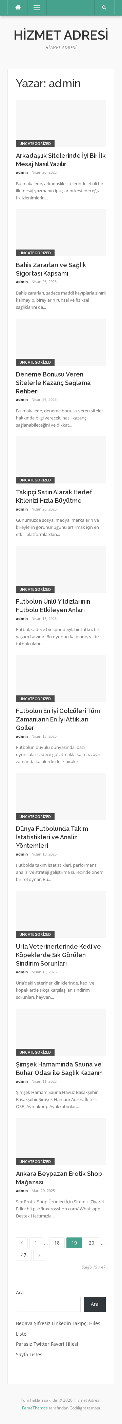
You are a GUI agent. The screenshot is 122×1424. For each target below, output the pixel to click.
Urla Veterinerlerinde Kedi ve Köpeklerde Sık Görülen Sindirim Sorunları (58, 955)
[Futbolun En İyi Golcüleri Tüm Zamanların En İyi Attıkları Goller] (61, 678)
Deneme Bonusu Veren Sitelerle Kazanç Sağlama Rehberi (53, 383)
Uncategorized (35, 143)
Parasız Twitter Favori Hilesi (47, 1344)
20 (93, 1241)
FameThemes (35, 1408)
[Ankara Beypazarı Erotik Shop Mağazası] (61, 1141)
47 (26, 1254)
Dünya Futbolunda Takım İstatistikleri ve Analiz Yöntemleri (52, 837)
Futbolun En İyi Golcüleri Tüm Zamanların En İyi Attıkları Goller (58, 719)
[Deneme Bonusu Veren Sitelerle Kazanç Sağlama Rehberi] (61, 341)
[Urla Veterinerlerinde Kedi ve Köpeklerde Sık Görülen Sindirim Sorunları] (61, 913)
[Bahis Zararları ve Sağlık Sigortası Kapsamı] (61, 232)
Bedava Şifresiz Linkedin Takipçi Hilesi (59, 1323)
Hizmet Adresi (61, 35)
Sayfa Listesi (30, 1354)
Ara (20, 1292)
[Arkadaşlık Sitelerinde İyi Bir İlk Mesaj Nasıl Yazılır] (61, 123)
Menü (34, 7)
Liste (21, 1334)
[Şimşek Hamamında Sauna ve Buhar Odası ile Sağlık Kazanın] (61, 1031)
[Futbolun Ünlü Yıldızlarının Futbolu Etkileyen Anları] (61, 568)
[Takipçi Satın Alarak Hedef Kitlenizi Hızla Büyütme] (61, 459)
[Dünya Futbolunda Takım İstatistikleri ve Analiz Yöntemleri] (61, 796)
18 (59, 1241)
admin (22, 172)
